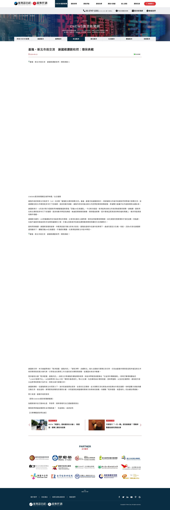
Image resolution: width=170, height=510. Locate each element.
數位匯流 (94, 39)
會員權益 (44, 497)
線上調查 (124, 3)
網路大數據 (111, 3)
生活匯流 (111, 39)
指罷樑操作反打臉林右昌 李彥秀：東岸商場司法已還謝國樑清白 (53, 403)
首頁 (15, 15)
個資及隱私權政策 (58, 497)
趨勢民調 (137, 3)
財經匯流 (147, 39)
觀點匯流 (129, 39)
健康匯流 (41, 39)
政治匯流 (76, 39)
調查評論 (86, 3)
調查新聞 (74, 3)
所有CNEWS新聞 (23, 39)
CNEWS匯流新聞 (61, 3)
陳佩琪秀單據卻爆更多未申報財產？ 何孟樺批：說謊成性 (50, 408)
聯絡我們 (72, 497)
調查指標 (99, 3)
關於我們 (34, 497)
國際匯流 (58, 39)
